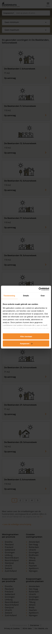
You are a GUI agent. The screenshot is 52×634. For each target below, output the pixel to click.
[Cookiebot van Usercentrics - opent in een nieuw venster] (38, 289)
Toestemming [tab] (9, 296)
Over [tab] (43, 296)
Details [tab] (26, 296)
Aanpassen (24, 343)
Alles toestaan (26, 336)
